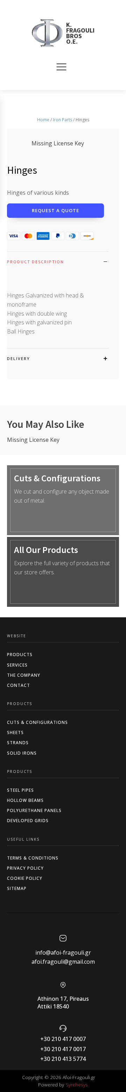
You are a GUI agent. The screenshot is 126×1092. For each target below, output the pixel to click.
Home (43, 120)
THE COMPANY (23, 675)
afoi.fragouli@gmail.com (63, 961)
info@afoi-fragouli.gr (63, 952)
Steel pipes (20, 790)
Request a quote (55, 210)
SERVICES (17, 665)
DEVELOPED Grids (28, 821)
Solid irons (22, 753)
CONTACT (18, 685)
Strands (18, 743)
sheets (15, 732)
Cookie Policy (24, 878)
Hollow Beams (25, 800)
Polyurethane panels (34, 810)
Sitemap (17, 888)
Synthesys (77, 1084)
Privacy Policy (25, 868)
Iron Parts (62, 120)
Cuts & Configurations (37, 722)
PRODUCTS (20, 655)
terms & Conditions (32, 858)
